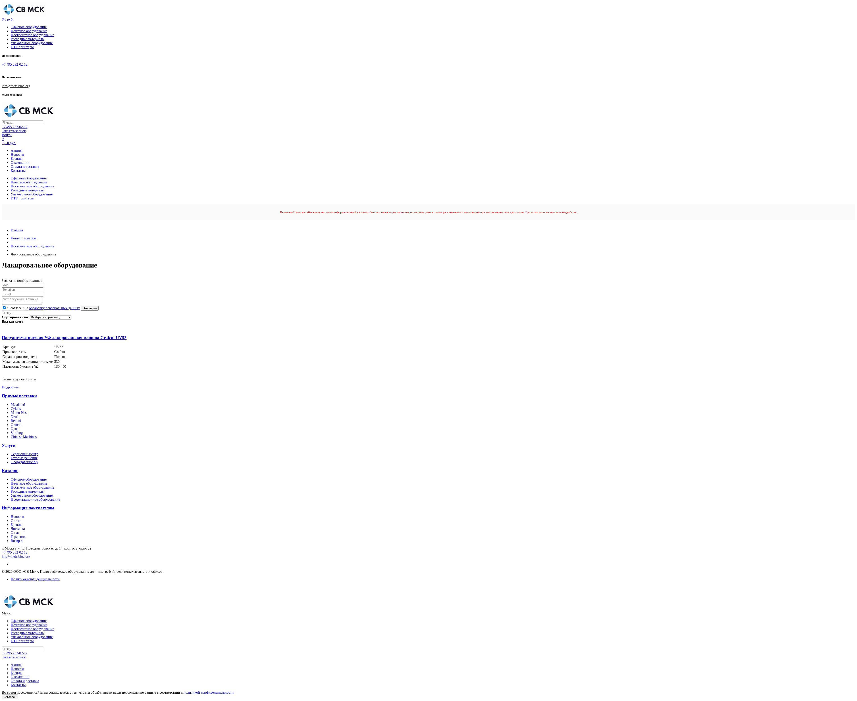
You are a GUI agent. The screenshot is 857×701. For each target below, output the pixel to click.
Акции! (16, 150)
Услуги (8, 445)
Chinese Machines (24, 437)
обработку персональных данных (54, 308)
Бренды (16, 158)
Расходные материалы (27, 39)
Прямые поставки (19, 396)
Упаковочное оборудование (32, 43)
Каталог (10, 470)
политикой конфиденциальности (208, 692)
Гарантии (18, 537)
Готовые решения (24, 458)
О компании (20, 162)
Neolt (15, 417)
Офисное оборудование (29, 27)
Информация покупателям (28, 508)
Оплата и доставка (25, 166)
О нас (15, 533)
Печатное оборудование (29, 31)
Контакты (18, 170)
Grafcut (16, 425)
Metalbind (18, 404)
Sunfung (17, 433)
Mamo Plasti (19, 413)
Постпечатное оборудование (32, 35)
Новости (17, 154)
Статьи (16, 521)
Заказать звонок (14, 131)
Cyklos (16, 409)
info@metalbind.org (16, 86)
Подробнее (10, 387)
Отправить (90, 308)
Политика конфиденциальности (35, 579)
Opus (14, 429)
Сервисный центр (24, 454)
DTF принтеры (22, 47)
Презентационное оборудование (35, 499)
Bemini (16, 421)
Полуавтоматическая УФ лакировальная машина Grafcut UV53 (64, 337)
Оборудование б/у (24, 462)
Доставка (18, 529)
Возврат (17, 541)
